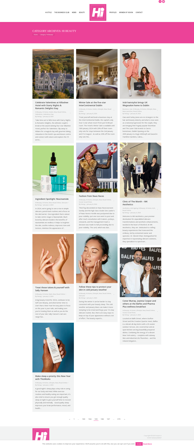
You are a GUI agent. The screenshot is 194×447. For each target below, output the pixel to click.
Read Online (62, 112)
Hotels (51, 112)
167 (108, 419)
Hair (131, 109)
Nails (50, 294)
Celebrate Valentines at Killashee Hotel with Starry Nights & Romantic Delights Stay (51, 105)
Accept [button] (139, 444)
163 (83, 419)
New (55, 112)
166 (102, 419)
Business (126, 109)
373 (118, 419)
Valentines (39, 114)
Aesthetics (126, 208)
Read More (147, 444)
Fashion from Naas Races (91, 196)
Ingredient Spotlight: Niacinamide (52, 199)
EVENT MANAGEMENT (154, 438)
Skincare (65, 203)
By (38, 116)
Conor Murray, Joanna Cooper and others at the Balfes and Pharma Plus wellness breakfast (139, 303)
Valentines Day (48, 114)
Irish (153, 208)
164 (89, 419)
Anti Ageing (134, 208)
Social (81, 202)
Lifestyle (100, 109)
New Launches (128, 111)
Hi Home (45, 112)
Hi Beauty (38, 112)
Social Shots (88, 202)
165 (96, 419)
